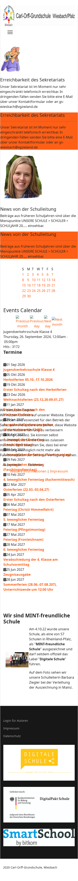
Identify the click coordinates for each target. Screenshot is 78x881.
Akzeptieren (12, 464)
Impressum (59, 471)
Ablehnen (35, 464)
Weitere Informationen (28, 471)
